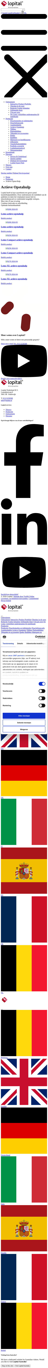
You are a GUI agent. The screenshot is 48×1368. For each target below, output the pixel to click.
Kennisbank (10, 152)
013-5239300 (8, 398)
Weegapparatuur (16, 150)
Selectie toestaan (24, 723)
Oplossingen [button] (5, 618)
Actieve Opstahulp (17, 127)
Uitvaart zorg (15, 112)
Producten (9, 119)
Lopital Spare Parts (17, 163)
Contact (8, 169)
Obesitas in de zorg (17, 106)
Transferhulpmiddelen (18, 144)
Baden (12, 135)
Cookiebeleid (33, 599)
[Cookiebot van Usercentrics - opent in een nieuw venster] (35, 637)
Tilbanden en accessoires (19, 133)
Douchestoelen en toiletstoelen (21, 121)
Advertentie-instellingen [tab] (36, 643)
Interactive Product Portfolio (20, 104)
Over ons (9, 167)
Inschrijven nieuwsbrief (9, 594)
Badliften (13, 138)
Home (8, 177)
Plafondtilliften (15, 131)
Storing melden (15, 159)
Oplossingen (10, 102)
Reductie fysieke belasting (19, 108)
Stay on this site (7, 1366)
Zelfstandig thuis (16, 110)
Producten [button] (4, 626)
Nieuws (8, 165)
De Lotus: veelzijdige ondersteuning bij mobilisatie (23, 623)
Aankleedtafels (15, 125)
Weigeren (24, 729)
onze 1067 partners (16, 655)
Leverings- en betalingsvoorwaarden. (14, 599)
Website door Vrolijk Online (24, 596)
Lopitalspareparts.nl (17, 148)
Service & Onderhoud (18, 157)
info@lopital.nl (6, 400)
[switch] (42, 691)
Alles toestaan (24, 716)
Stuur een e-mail (7, 344)
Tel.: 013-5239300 (20, 344)
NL (25, 13)
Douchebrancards (16, 123)
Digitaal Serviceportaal (18, 161)
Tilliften (13, 129)
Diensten (9, 154)
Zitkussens (14, 142)
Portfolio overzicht (17, 146)
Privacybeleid (6, 601)
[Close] (2, 1009)
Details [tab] (20, 643)
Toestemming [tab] (8, 643)
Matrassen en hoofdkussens (20, 140)
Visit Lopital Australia (22, 1366)
